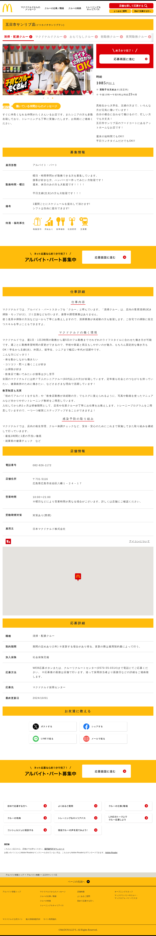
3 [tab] (52, 98)
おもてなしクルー (82, 36)
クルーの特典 (74, 8)
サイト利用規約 (49, 919)
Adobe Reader (111, 853)
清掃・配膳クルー (16, 36)
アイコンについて (139, 541)
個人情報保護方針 (33, 919)
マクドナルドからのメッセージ (30, 8)
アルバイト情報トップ (12, 892)
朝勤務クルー (110, 36)
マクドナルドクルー (49, 36)
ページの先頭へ (76, 881)
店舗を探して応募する (131, 6)
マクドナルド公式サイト (13, 919)
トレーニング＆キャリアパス (93, 8)
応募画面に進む (124, 59)
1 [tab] (43, 98)
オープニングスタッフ (124, 892)
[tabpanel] (48, 69)
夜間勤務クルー (136, 36)
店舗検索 (81, 892)
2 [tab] (48, 98)
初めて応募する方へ (142, 11)
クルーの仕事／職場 (54, 8)
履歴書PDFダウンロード (54, 849)
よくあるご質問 (120, 11)
